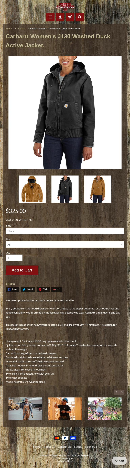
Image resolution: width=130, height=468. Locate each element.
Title (8, 225)
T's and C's (90, 446)
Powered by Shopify (65, 461)
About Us (49, 446)
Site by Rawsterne (65, 458)
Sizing (77, 446)
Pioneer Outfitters (63, 455)
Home (9, 28)
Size (8, 239)
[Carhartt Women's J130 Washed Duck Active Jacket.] (32, 189)
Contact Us (64, 446)
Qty (8, 252)
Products (20, 28)
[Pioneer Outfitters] (65, 7)
